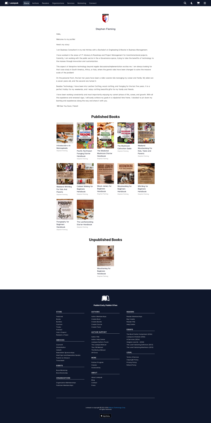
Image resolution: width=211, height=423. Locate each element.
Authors (35, 3)
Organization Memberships (66, 382)
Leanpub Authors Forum (100, 342)
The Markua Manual (98, 350)
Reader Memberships (134, 316)
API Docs (94, 352)
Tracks (58, 327)
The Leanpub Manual (98, 345)
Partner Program (97, 362)
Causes (94, 365)
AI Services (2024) (133, 339)
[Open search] (185, 3)
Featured (59, 316)
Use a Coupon (61, 332)
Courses (59, 324)
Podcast (59, 329)
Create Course (96, 324)
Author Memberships (98, 316)
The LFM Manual (97, 347)
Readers (45, 3)
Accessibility (96, 367)
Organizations (58, 3)
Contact (94, 382)
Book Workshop (61, 370)
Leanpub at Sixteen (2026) (136, 337)
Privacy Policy (132, 362)
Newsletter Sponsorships (65, 352)
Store (26, 3)
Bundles (59, 322)
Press (93, 385)
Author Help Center (98, 339)
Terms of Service (133, 357)
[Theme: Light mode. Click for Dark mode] (191, 3)
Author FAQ (95, 337)
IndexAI (58, 350)
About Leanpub (96, 377)
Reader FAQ (131, 322)
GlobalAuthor (61, 347)
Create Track (96, 327)
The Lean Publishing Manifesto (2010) (140, 347)
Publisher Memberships (64, 385)
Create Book (96, 319)
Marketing (81, 3)
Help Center (131, 324)
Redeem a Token (62, 335)
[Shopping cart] (198, 3)
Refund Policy (131, 365)
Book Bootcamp (62, 373)
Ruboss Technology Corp (117, 407)
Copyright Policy (132, 360)
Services (70, 3)
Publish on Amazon (63, 358)
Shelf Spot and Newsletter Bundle (68, 355)
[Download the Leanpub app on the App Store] (105, 416)
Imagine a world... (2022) (135, 342)
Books (58, 319)
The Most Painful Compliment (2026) (139, 334)
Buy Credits (131, 319)
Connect (93, 3)
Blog (93, 380)
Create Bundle (96, 322)
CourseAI (59, 345)
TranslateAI (60, 360)
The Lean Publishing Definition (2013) (140, 345)
